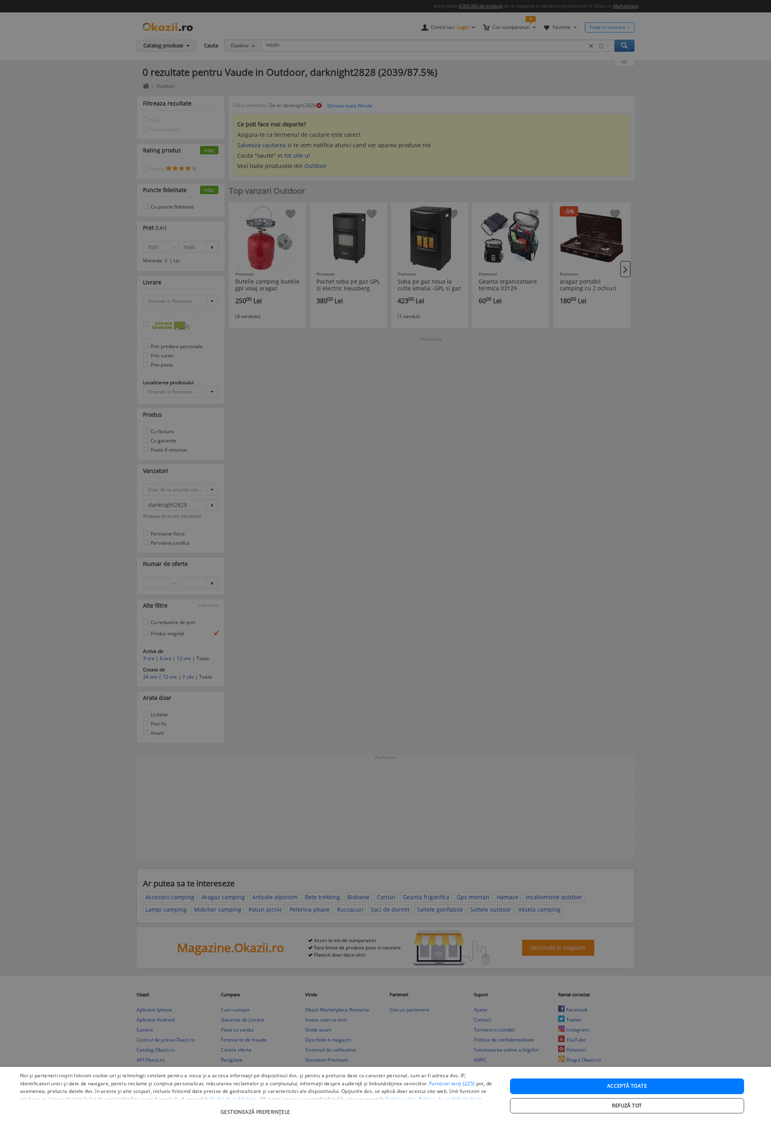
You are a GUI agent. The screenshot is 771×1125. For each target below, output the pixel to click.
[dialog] (385, 1096)
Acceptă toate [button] (627, 1085)
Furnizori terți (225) (452, 1083)
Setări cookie (401, 1099)
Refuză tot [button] (627, 1105)
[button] (256, 1108)
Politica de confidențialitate (451, 1099)
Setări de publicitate (233, 1099)
